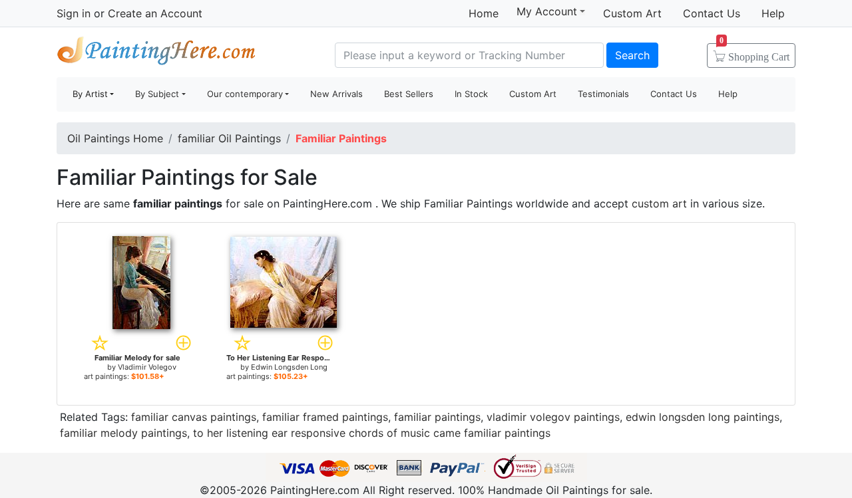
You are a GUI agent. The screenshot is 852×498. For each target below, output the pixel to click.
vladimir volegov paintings (553, 417)
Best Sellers (408, 93)
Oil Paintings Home (115, 138)
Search (632, 55)
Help (773, 13)
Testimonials (603, 93)
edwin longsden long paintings (702, 417)
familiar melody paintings (123, 432)
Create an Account (155, 13)
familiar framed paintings (325, 417)
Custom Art (632, 13)
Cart (754, 52)
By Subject (157, 93)
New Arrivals (336, 93)
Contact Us (711, 13)
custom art (659, 203)
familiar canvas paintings (193, 417)
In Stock (471, 93)
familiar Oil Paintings (229, 138)
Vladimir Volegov (147, 367)
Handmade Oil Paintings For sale (156, 53)
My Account (547, 11)
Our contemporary (245, 93)
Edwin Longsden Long (289, 367)
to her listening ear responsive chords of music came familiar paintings (371, 432)
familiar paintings (437, 417)
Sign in (74, 13)
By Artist (90, 93)
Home (484, 13)
